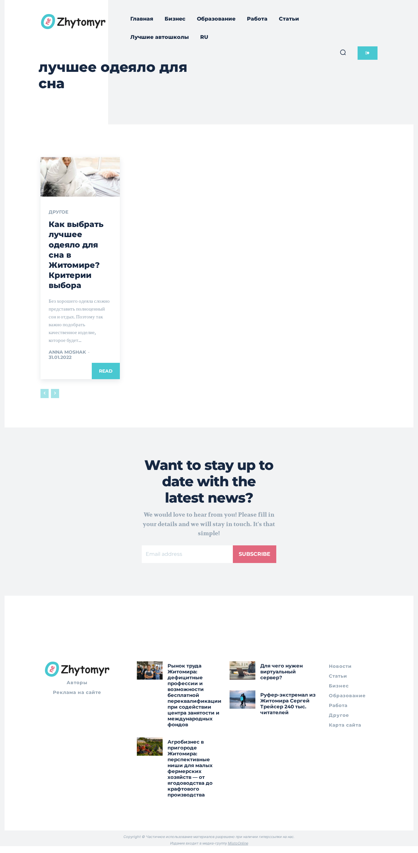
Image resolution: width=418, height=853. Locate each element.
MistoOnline (238, 843)
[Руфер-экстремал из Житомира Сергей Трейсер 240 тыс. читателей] (242, 699)
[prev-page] (44, 393)
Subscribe (254, 554)
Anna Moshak (67, 352)
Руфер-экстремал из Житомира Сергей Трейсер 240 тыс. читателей (287, 704)
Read (106, 371)
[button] (342, 52)
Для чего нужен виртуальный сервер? (281, 672)
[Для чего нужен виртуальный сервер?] (242, 670)
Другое (58, 212)
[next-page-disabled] (55, 393)
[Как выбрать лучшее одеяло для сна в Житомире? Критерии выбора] (80, 177)
